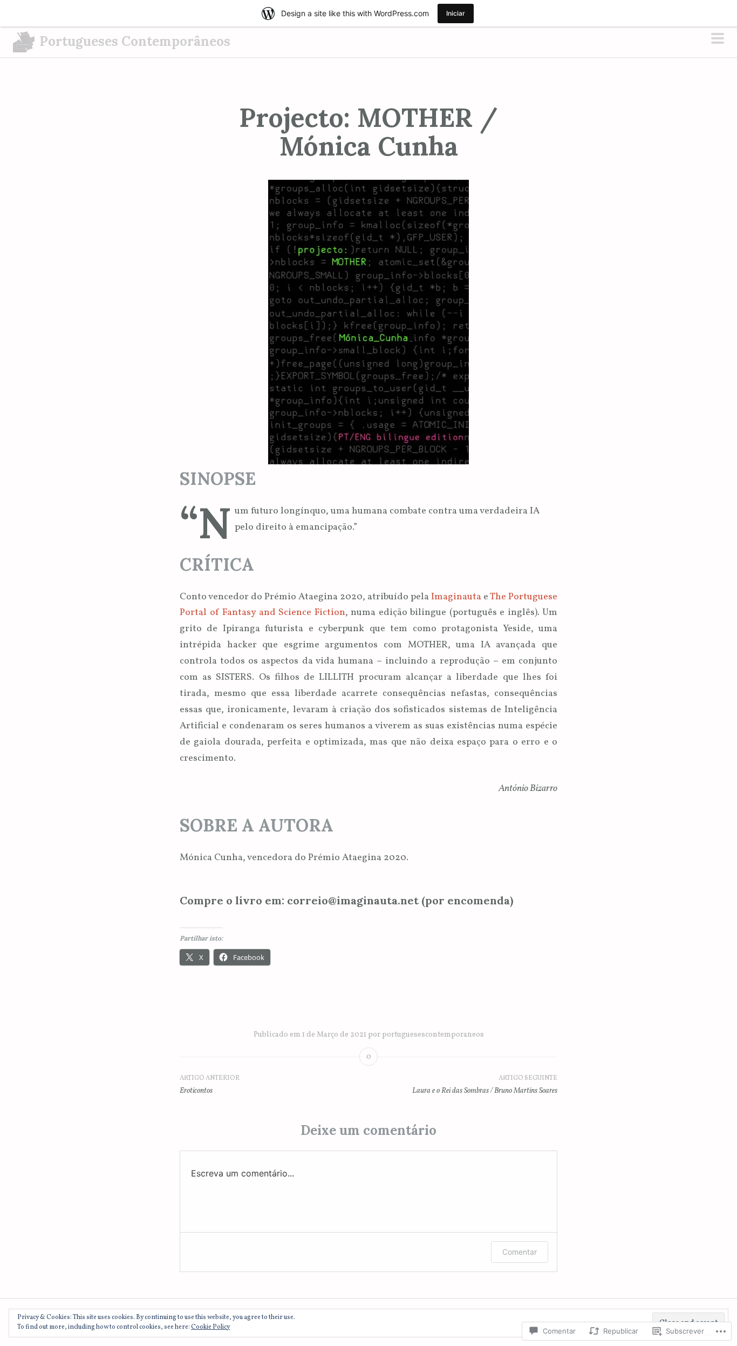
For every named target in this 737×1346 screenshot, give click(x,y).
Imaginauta (456, 597)
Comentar (519, 1251)
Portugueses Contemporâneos (134, 41)
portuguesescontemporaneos (433, 1035)
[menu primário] (717, 40)
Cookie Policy (210, 1327)
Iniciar (455, 13)
